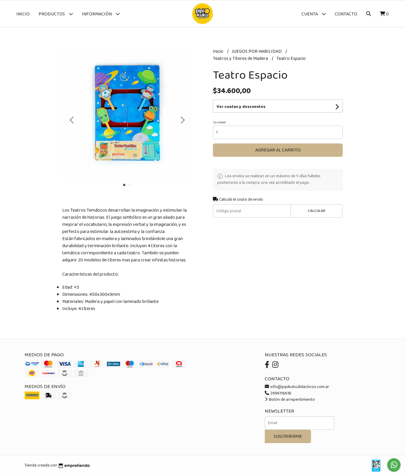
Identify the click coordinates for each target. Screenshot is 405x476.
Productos (52, 14)
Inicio (23, 14)
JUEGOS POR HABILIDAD (257, 51)
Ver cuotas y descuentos (241, 106)
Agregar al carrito (278, 150)
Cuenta (310, 14)
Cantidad (219, 122)
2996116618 (280, 393)
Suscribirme (288, 436)
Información (97, 14)
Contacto (346, 14)
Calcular (316, 211)
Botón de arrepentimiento (291, 399)
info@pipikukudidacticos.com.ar (299, 386)
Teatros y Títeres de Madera (241, 58)
